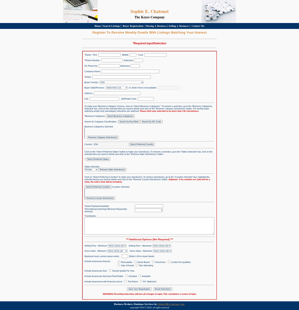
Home (97, 26)
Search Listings (111, 26)
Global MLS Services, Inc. (171, 304)
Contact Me (198, 26)
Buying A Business (156, 26)
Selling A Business (179, 26)
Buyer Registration (133, 26)
